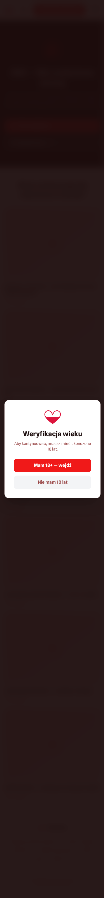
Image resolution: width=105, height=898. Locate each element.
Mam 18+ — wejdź (52, 465)
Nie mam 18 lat (52, 482)
